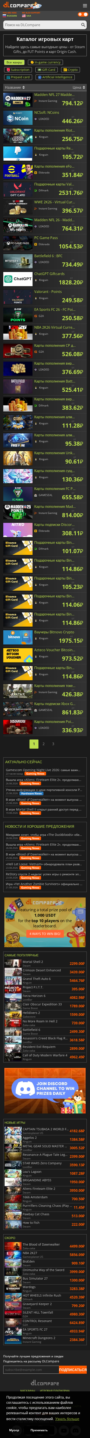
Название (13, 87)
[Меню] (84, 6)
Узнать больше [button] (67, 1419)
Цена (77, 87)
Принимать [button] (39, 1430)
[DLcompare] (45, 1382)
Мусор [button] (14, 1430)
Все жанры (14, 62)
